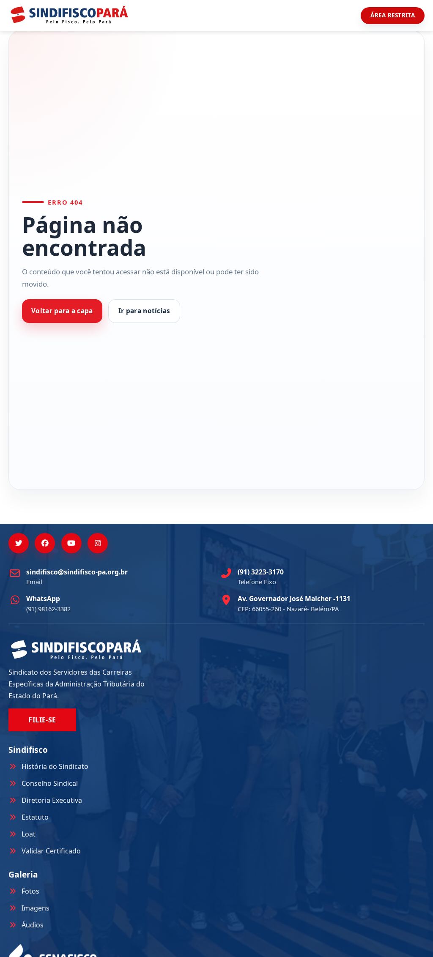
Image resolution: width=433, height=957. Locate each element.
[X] (18, 543)
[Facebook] (45, 543)
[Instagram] (98, 543)
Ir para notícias (144, 310)
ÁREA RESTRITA (392, 15)
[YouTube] (71, 543)
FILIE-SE (42, 720)
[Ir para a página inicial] (69, 14)
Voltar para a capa (62, 310)
